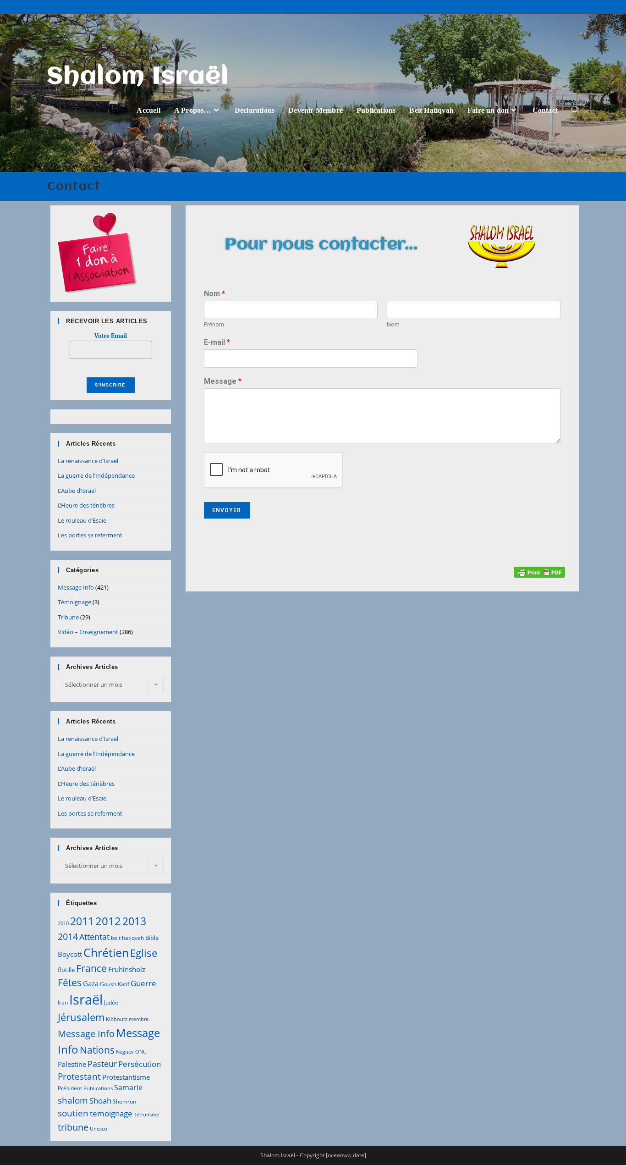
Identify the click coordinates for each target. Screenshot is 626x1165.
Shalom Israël (138, 77)
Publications (98, 1088)
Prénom (214, 324)
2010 (63, 923)
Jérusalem (81, 1017)
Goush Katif (114, 984)
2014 (68, 936)
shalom (73, 1100)
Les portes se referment (90, 535)
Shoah (100, 1100)
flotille (66, 970)
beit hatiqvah (127, 938)
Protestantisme (126, 1077)
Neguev (125, 1052)
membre (138, 1019)
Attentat (94, 936)
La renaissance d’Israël (88, 461)
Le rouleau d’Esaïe (82, 520)
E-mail (217, 342)
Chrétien (106, 952)
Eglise (143, 953)
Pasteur (102, 1063)
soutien (73, 1113)
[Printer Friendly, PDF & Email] (539, 571)
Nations (97, 1050)
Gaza (91, 983)
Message (223, 381)
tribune (73, 1127)
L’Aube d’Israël (77, 490)
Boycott (70, 954)
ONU (141, 1052)
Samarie (128, 1087)
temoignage (111, 1113)
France (91, 968)
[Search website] (575, 110)
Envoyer (226, 510)
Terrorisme (146, 1114)
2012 (108, 920)
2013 (134, 921)
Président (70, 1088)
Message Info (76, 587)
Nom (214, 293)
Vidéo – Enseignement (88, 632)
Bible (152, 937)
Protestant (79, 1076)
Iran (63, 1002)
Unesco (98, 1129)
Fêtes (70, 982)
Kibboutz (116, 1019)
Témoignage (74, 602)
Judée (111, 1002)
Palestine (72, 1064)
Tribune (68, 617)
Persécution (139, 1064)
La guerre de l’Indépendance (96, 475)
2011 (82, 921)
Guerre (143, 983)
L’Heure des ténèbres (86, 505)
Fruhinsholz (126, 969)
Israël (86, 999)
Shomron (124, 1101)
